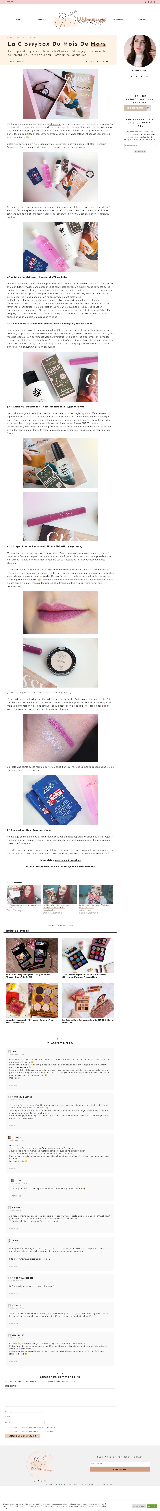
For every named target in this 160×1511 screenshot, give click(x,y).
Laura (15, 1240)
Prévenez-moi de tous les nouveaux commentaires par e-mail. (33, 1427)
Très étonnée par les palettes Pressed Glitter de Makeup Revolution (84, 975)
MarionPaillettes (22, 1097)
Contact (142, 19)
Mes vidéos (118, 19)
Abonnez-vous (140, 151)
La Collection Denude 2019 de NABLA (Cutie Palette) (88, 1021)
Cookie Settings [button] (138, 1506)
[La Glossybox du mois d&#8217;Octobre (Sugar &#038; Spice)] (96, 894)
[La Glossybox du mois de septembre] (24, 894)
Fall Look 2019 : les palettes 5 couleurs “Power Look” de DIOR (28, 975)
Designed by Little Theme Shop (99, 1484)
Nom (7, 1411)
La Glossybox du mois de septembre (24, 905)
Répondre (13, 1085)
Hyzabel (16, 1137)
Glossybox (55, 124)
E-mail (8, 1417)
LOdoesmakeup (17, 61)
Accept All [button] (152, 1506)
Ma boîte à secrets (22, 1278)
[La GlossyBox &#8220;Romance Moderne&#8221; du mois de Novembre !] (60, 894)
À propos (42, 19)
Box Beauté (51, 925)
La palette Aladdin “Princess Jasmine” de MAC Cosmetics (30, 1021)
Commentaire (11, 1386)
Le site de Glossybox (68, 860)
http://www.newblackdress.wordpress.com (29, 1259)
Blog (18, 19)
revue (71, 925)
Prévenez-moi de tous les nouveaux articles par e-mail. (30, 1431)
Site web (8, 1422)
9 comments (32, 37)
